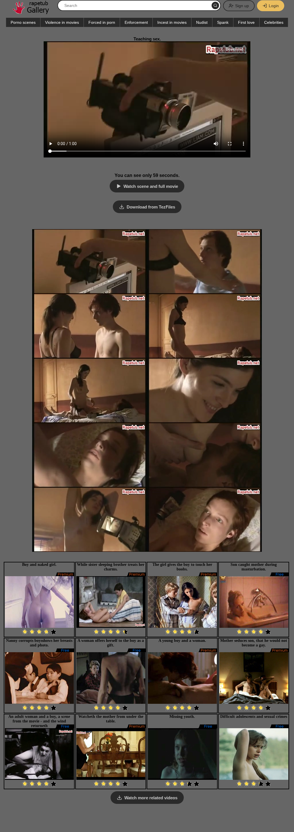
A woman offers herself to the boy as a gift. (111, 642)
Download (234, 49)
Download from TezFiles (151, 206)
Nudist (202, 22)
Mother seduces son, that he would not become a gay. (253, 642)
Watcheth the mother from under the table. (110, 718)
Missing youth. (182, 716)
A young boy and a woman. (182, 640)
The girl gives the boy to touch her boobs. (182, 566)
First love (246, 22)
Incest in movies (172, 22)
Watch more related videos (150, 797)
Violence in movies (62, 22)
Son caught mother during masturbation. (254, 566)
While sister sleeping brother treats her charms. (110, 566)
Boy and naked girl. (39, 564)
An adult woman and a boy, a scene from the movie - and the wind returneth (39, 721)
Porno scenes (23, 22)
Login (274, 5)
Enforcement (136, 22)
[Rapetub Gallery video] (33, 12)
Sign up (242, 5)
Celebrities (273, 22)
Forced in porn (101, 22)
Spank (223, 22)
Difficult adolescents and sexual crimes (253, 716)
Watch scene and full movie (150, 186)
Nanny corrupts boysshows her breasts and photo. (39, 642)
